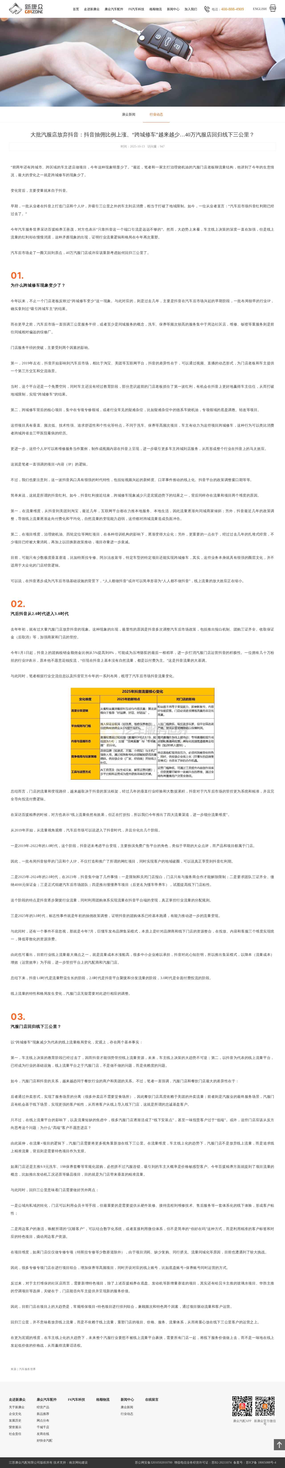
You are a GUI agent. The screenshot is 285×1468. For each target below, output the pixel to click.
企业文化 (15, 1414)
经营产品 (43, 1407)
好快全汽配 (44, 1440)
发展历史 (15, 1420)
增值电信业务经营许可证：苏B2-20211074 (203, 1462)
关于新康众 (16, 1407)
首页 (76, 9)
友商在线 (43, 1434)
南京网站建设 (78, 1462)
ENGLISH (260, 9)
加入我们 (191, 9)
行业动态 (156, 114)
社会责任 (15, 1434)
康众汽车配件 (114, 9)
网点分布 (43, 1420)
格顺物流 (155, 9)
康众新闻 (128, 114)
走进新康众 (92, 9)
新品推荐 (43, 1414)
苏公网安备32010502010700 (154, 1462)
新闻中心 (173, 9)
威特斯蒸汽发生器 (243, 1427)
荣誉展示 (15, 1427)
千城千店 (43, 1427)
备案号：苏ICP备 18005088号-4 (254, 1462)
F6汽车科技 (136, 9)
